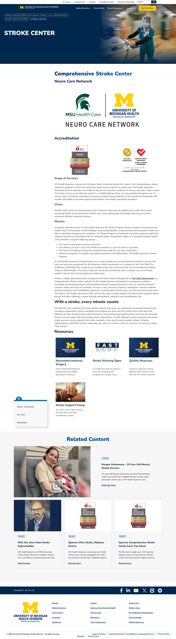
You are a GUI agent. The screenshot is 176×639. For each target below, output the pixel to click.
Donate (55, 603)
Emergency (95, 617)
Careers (92, 2)
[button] (153, 1)
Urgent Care (134, 603)
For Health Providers (125, 2)
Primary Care (95, 613)
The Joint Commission (143, 278)
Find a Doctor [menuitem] (99, 8)
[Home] (39, 8)
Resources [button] (22, 423)
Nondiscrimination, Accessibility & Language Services (131, 634)
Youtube (136, 590)
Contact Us (56, 622)
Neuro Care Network (16, 19)
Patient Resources (136, 622)
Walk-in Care (134, 608)
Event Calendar (135, 617)
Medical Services (59, 608)
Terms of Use (93, 636)
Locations (56, 617)
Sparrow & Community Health (103, 608)
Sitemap (80, 636)
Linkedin (128, 590)
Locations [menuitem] (130, 8)
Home (8, 15)
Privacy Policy (163, 634)
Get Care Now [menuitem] (147, 8)
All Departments (58, 15)
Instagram (152, 590)
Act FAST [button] (21, 415)
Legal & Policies (98, 634)
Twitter (144, 590)
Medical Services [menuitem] (82, 8)
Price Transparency (98, 622)
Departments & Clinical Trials (30, 15)
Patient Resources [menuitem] (114, 8)
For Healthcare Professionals (141, 613)
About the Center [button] (25, 407)
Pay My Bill (66, 2)
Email (160, 590)
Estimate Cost (79, 2)
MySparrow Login (106, 2)
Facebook (121, 590)
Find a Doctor (57, 613)
